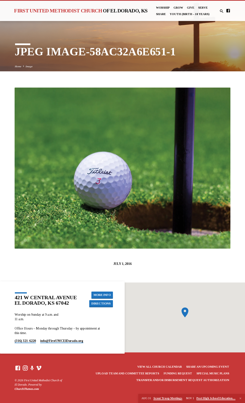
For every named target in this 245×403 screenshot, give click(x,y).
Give (190, 7)
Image (29, 66)
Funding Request (178, 373)
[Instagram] (25, 368)
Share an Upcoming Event (207, 366)
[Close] (240, 398)
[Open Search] (221, 11)
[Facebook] (228, 10)
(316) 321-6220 (25, 341)
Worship (163, 7)
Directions (101, 303)
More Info (102, 295)
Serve (203, 7)
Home (18, 66)
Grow (178, 7)
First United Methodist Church (80, 11)
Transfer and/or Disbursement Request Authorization (182, 380)
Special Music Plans (212, 373)
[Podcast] (32, 368)
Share (161, 14)
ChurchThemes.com (27, 389)
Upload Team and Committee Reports (127, 373)
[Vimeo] (39, 368)
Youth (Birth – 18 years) (189, 14)
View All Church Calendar (159, 366)
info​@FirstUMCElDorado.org (61, 341)
